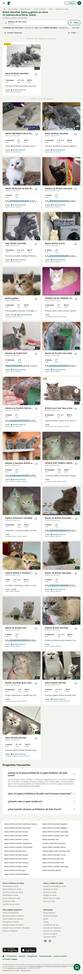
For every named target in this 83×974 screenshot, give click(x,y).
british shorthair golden (51, 870)
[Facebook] (45, 941)
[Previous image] (46, 391)
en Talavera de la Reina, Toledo (19, 14)
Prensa (46, 922)
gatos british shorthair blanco (54, 847)
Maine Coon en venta (51, 898)
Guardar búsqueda (14, 33)
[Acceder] (79, 3)
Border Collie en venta (11, 898)
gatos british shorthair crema (53, 855)
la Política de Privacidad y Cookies (56, 966)
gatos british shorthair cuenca (16, 839)
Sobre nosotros (49, 913)
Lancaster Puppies (10, 959)
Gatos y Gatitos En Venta (53, 883)
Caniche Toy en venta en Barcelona (16, 928)
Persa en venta (49, 901)
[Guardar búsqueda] (76, 967)
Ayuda (45, 919)
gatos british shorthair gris (14, 870)
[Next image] (76, 391)
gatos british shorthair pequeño (54, 824)
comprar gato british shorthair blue (56, 851)
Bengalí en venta (49, 895)
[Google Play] (10, 950)
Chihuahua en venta (10, 886)
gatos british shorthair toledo (16, 836)
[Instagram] (50, 941)
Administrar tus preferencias (17, 968)
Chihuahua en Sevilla (11, 922)
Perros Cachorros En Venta (13, 883)
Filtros (75, 23)
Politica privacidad (50, 916)
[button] (61, 391)
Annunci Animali (60, 956)
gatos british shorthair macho (16, 866)
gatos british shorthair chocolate (55, 832)
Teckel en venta (9, 901)
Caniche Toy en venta (11, 904)
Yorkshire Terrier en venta (13, 892)
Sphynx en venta (49, 892)
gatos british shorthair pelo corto (55, 836)
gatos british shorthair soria (15, 851)
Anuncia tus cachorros (52, 931)
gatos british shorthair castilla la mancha (20, 824)
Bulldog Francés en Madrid (13, 916)
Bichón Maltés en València (13, 919)
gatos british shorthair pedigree (54, 828)
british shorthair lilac (50, 839)
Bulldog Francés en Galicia (13, 925)
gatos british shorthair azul (53, 859)
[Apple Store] (28, 950)
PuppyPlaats (32, 956)
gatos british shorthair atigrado (16, 874)
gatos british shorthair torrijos (16, 832)
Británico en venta (50, 889)
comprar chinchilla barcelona (53, 843)
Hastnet (22, 956)
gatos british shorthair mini (53, 863)
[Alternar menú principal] (4, 3)
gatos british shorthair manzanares (18, 843)
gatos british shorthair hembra (16, 863)
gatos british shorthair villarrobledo (18, 847)
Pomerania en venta (10, 895)
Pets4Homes (11, 956)
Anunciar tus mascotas (52, 928)
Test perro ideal (49, 937)
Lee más (75, 28)
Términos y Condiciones (36, 966)
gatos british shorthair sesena (16, 855)
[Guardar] (36, 74)
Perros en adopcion (10, 931)
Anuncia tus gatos (50, 934)
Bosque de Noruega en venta (54, 886)
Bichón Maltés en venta (12, 889)
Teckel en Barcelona (10, 913)
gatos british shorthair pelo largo (55, 866)
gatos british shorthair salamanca (17, 828)
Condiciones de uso (51, 925)
